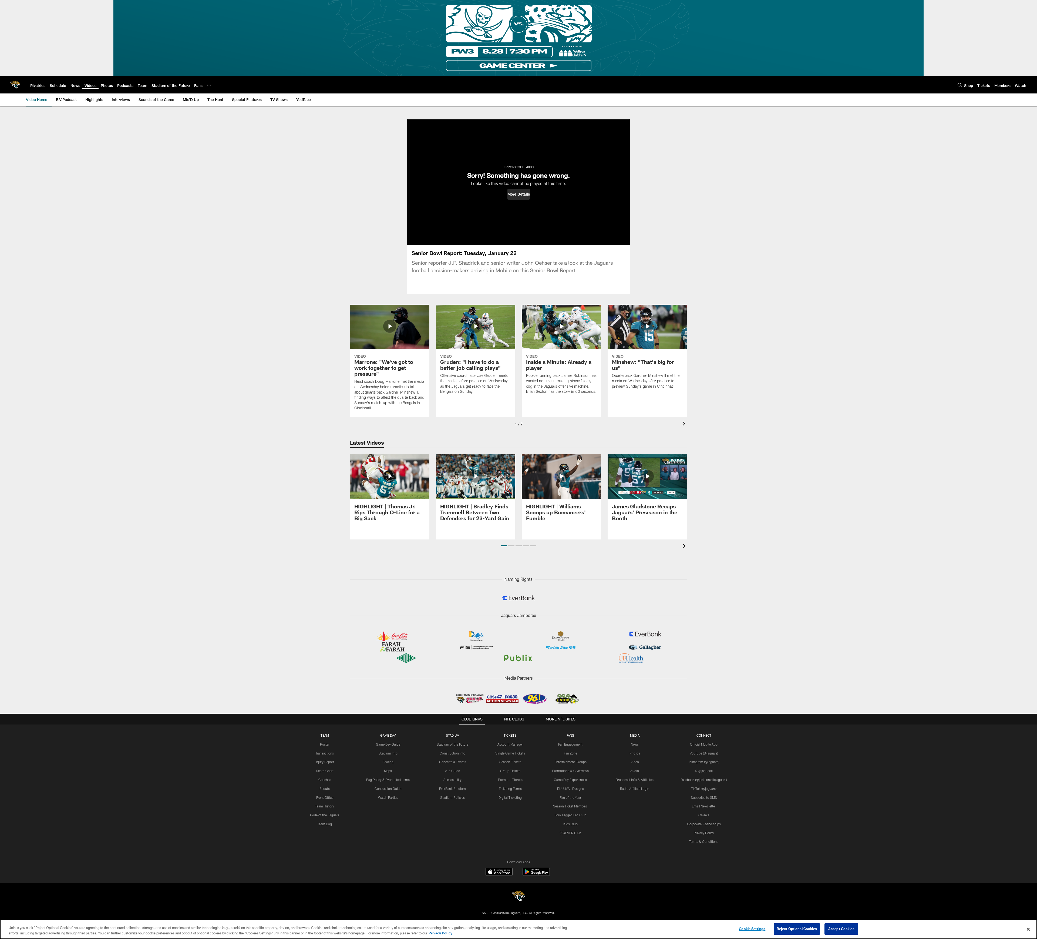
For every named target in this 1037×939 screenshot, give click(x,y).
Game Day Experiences (570, 780)
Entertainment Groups (570, 762)
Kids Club (570, 824)
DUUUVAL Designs (570, 788)
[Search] (960, 85)
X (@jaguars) (704, 771)
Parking (387, 762)
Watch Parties (388, 797)
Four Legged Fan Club (570, 815)
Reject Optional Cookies (797, 929)
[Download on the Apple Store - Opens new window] (499, 872)
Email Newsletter (704, 806)
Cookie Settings (752, 929)
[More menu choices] (209, 85)
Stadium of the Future (452, 744)
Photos (634, 753)
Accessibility (452, 780)
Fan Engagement (570, 744)
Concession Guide (388, 788)
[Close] (1028, 929)
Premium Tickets (510, 780)
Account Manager (510, 744)
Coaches (324, 780)
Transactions (324, 753)
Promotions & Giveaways (570, 771)
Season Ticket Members (570, 806)
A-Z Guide (452, 771)
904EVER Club (570, 833)
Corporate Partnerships (704, 824)
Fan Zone (570, 753)
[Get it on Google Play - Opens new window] (536, 874)
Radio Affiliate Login (634, 788)
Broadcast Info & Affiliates (635, 780)
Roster (324, 744)
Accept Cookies (841, 929)
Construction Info (452, 753)
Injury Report (324, 762)
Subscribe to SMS (704, 797)
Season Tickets (510, 762)
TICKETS (510, 735)
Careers (703, 815)
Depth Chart (325, 771)
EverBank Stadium (452, 788)
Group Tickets (510, 771)
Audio (634, 771)
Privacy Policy (704, 833)
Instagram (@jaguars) (704, 762)
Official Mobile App (704, 744)
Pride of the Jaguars (324, 815)
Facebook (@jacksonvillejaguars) (704, 780)
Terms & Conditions (703, 841)
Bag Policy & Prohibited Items (388, 780)
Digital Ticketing (510, 797)
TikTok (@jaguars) (703, 788)
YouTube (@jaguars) (704, 753)
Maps (388, 771)
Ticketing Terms (510, 788)
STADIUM (452, 735)
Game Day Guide (388, 744)
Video (635, 762)
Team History (324, 806)
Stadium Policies (452, 797)
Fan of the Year (570, 797)
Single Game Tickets (510, 753)
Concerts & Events (452, 762)
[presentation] (685, 424)
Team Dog (324, 824)
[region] (518, 929)
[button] (518, 194)
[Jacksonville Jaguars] (518, 897)
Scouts (324, 788)
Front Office (324, 797)
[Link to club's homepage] (15, 84)
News (635, 744)
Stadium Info (388, 753)
